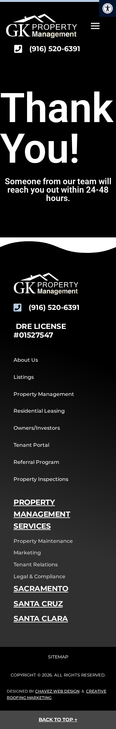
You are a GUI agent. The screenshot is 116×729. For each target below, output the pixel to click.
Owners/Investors (37, 428)
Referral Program (36, 462)
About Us (26, 360)
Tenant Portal (31, 445)
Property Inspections (41, 479)
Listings (24, 377)
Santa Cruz (38, 603)
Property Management (44, 394)
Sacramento (41, 588)
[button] (107, 8)
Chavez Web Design (57, 691)
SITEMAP (58, 657)
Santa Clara (41, 618)
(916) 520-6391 (54, 48)
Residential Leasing (39, 411)
